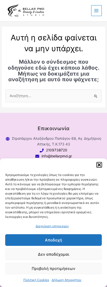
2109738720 (56, 150)
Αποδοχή (53, 240)
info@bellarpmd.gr (57, 156)
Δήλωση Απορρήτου (66, 280)
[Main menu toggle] (96, 10)
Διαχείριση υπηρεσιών (52, 226)
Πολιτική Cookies (36, 280)
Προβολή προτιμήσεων (53, 268)
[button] (99, 164)
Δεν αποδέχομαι (53, 254)
